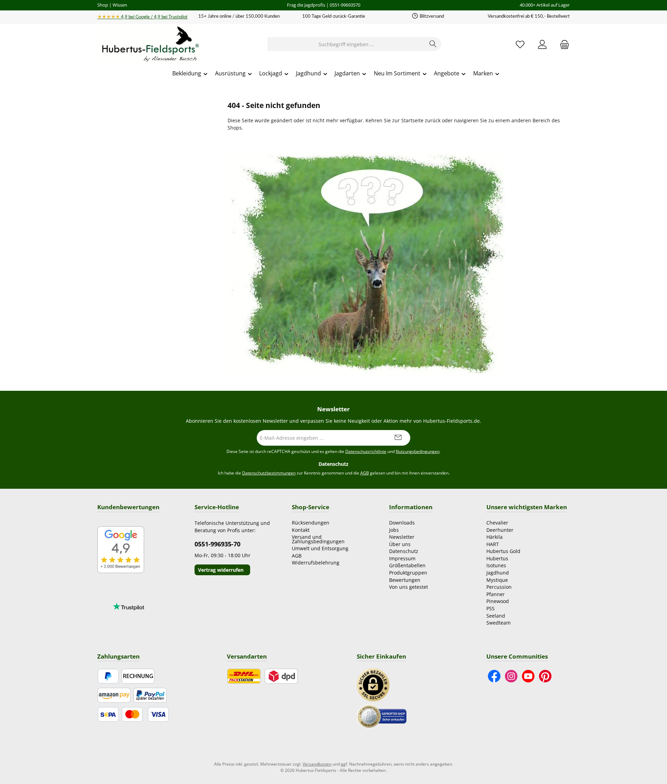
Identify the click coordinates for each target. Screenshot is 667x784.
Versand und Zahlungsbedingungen (318, 539)
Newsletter (401, 537)
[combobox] (346, 44)
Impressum (402, 558)
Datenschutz (403, 551)
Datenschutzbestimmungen (269, 473)
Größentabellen (407, 565)
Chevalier (497, 522)
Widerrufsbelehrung (315, 562)
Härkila (494, 537)
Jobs (394, 530)
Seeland (495, 615)
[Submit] (398, 438)
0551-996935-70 (217, 544)
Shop (102, 5)
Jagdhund (497, 572)
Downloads (402, 522)
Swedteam (498, 622)
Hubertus (497, 558)
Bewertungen (404, 580)
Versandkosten (317, 764)
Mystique (497, 580)
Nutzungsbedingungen (417, 451)
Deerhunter (499, 530)
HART (492, 544)
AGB (364, 473)
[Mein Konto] (542, 44)
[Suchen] (433, 44)
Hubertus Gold (503, 551)
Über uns (400, 544)
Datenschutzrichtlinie (365, 451)
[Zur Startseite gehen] (149, 44)
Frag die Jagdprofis (306, 5)
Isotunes (496, 565)
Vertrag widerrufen (221, 570)
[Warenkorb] (562, 44)
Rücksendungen (310, 522)
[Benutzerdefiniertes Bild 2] (382, 715)
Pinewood (497, 601)
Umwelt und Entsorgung (320, 548)
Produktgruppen (408, 572)
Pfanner (495, 594)
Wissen (120, 5)
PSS (490, 608)
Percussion (499, 587)
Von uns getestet (408, 587)
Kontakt (301, 530)
